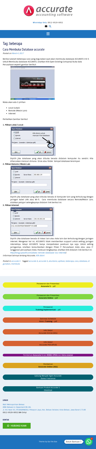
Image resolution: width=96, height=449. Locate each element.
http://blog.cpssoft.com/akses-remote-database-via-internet (38, 253)
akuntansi (53, 261)
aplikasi (61, 261)
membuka (15, 264)
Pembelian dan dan (48, 355)
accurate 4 (33, 261)
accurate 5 (15, 261)
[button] (48, 34)
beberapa (70, 261)
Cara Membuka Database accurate (23, 49)
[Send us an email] (46, 26)
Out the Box (52, 442)
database (83, 261)
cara (76, 261)
